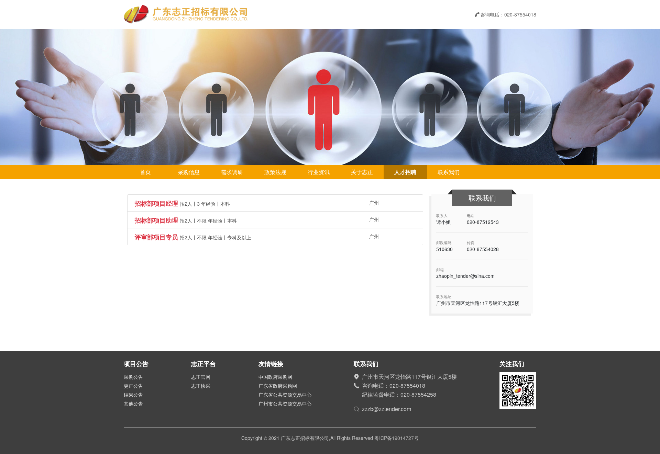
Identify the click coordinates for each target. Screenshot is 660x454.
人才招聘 (405, 172)
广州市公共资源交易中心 (284, 403)
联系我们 (449, 172)
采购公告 (133, 376)
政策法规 (275, 172)
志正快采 (200, 385)
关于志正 (362, 172)
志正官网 (200, 376)
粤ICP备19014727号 (396, 437)
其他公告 (133, 403)
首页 (145, 172)
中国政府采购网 (275, 376)
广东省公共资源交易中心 (284, 394)
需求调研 (232, 172)
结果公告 (133, 394)
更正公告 (133, 385)
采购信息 (189, 172)
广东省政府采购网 (277, 385)
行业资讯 (319, 172)
